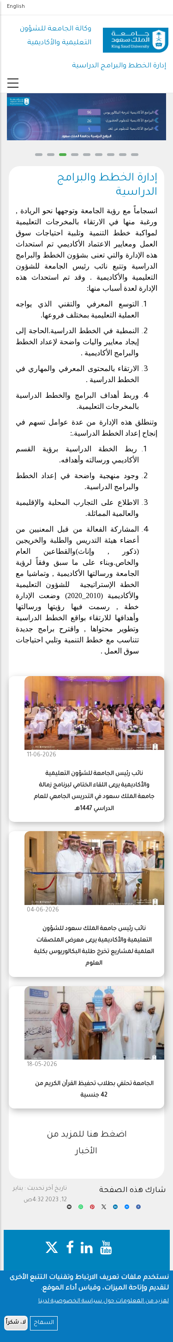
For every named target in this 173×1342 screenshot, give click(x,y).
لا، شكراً (16, 1323)
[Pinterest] (92, 1210)
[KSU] (135, 36)
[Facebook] (138, 1210)
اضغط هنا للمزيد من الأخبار (87, 1143)
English (16, 7)
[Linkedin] (115, 1210)
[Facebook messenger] (127, 1210)
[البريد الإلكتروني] (69, 1210)
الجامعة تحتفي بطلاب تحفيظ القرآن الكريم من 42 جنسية (94, 1090)
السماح (44, 1323)
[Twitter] (103, 1210)
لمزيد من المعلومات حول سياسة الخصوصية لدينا (103, 1301)
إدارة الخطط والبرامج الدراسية (119, 66)
